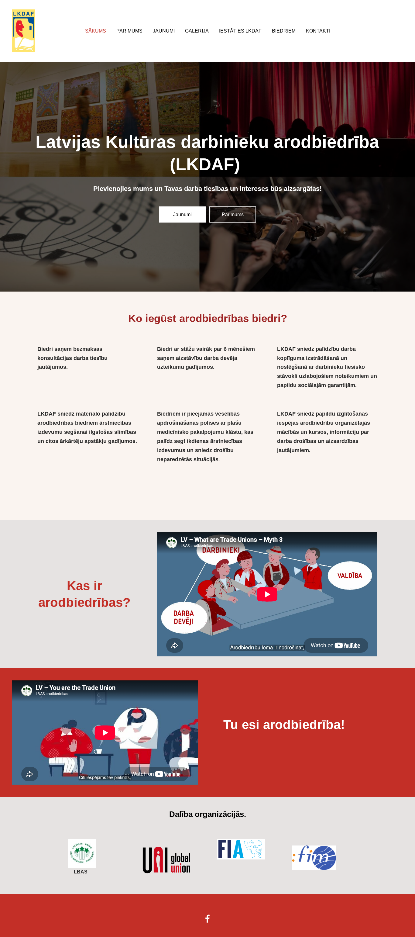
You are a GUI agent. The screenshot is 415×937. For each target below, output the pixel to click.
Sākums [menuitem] (95, 30)
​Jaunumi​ (182, 214)
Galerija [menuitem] (197, 30)
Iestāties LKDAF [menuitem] (240, 30)
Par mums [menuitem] (129, 30)
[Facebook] (207, 918)
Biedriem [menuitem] (284, 30)
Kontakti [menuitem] (318, 30)
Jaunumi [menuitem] (164, 30)
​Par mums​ (233, 214)
